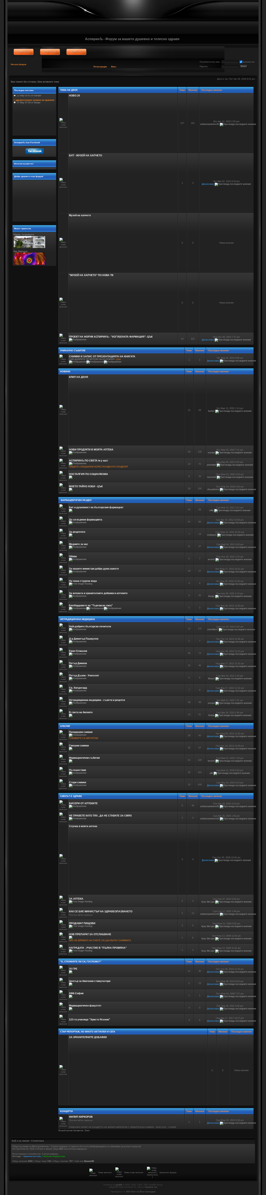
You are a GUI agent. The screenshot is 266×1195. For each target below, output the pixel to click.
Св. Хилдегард (78, 687)
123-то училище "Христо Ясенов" (89, 1019)
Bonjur (211, 596)
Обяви (73, 556)
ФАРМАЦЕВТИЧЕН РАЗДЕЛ (76, 500)
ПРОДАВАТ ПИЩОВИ (82, 923)
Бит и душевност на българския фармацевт (96, 507)
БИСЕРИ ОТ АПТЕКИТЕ (83, 803)
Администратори (32, 1156)
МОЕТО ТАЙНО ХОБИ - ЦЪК (86, 486)
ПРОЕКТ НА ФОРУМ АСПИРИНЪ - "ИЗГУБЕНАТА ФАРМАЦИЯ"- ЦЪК (111, 336)
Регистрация (100, 66)
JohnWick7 (212, 629)
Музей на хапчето (80, 215)
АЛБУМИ (65, 726)
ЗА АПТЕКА (76, 898)
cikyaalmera (213, 489)
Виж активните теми (48, 81)
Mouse (211, 678)
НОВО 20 (74, 95)
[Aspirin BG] (23, 52)
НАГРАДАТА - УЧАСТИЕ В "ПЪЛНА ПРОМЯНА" (98, 947)
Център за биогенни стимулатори (89, 981)
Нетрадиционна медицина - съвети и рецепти (97, 700)
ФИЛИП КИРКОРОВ (81, 1116)
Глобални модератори (53, 1156)
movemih (211, 477)
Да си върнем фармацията (85, 519)
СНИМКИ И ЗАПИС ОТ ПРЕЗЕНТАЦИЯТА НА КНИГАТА (102, 356)
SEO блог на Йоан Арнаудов (140, 1191)
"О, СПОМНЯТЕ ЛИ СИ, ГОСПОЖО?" (80, 961)
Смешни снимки (79, 745)
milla (211, 510)
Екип (87, 1130)
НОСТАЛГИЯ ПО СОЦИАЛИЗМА (88, 474)
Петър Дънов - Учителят (84, 675)
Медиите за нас (78, 544)
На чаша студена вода (83, 581)
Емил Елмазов (78, 651)
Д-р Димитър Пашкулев (83, 638)
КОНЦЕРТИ (66, 1111)
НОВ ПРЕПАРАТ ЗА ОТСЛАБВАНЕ (90, 934)
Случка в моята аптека (83, 826)
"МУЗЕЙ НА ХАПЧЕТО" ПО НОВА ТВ (91, 275)
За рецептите (77, 531)
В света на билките (81, 712)
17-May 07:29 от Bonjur (34, 96)
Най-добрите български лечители (90, 626)
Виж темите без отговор (23, 81)
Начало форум (18, 64)
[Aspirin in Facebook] (34, 155)
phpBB (119, 1185)
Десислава (208, 184)
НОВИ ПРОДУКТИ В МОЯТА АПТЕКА (91, 449)
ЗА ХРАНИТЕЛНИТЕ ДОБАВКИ (88, 1037)
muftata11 (212, 535)
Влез (113, 66)
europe (211, 452)
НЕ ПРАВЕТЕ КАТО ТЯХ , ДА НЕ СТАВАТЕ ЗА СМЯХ (100, 815)
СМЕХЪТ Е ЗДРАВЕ (71, 796)
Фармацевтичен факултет (85, 1005)
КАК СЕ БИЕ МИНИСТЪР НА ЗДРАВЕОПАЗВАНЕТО (100, 911)
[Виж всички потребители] (50, 52)
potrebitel (211, 465)
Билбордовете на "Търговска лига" (91, 605)
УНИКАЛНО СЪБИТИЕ (72, 350)
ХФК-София (76, 993)
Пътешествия (77, 770)
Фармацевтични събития (84, 757)
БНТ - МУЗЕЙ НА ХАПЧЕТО (85, 155)
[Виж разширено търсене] (76, 52)
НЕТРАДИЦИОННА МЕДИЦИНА (77, 619)
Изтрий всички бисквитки (70, 1130)
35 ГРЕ (73, 968)
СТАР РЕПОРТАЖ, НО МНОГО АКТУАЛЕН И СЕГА (87, 1031)
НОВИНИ (65, 371)
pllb (211, 773)
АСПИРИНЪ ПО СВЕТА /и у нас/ (88, 460)
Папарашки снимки (80, 732)
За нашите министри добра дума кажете (94, 568)
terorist (211, 559)
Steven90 (89, 1161)
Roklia (211, 715)
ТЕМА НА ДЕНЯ (69, 90)
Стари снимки (77, 782)
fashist (211, 411)
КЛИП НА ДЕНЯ (78, 377)
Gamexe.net (151, 1187)
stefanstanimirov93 (209, 124)
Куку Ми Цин (208, 901)
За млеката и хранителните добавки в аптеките (98, 593)
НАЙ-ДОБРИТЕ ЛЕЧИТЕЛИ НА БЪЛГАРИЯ (92, 359)
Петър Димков (78, 663)
